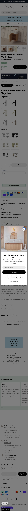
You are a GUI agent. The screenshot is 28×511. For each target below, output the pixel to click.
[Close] (23, 229)
